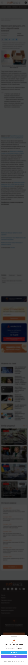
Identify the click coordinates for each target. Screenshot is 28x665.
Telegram (15, 652)
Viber (15, 656)
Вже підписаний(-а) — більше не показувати (14, 661)
